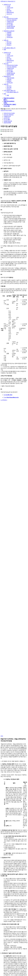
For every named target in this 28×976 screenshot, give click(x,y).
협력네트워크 (10, 12)
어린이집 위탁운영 (11, 20)
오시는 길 (9, 14)
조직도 (8, 9)
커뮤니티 (6, 40)
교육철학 (9, 32)
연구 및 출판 (10, 24)
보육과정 (9, 79)
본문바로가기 (4, 1)
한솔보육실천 (7, 76)
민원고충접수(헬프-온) (9, 48)
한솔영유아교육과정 (9, 31)
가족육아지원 (10, 21)
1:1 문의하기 (4, 400)
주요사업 (6, 17)
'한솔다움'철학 (10, 78)
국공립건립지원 (11, 26)
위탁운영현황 (10, 28)
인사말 (8, 6)
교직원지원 (10, 23)
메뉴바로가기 (11, 1)
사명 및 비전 (10, 7)
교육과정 (9, 34)
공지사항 (9, 43)
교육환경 (9, 35)
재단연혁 (9, 10)
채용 (5, 49)
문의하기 (9, 45)
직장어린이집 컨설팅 (12, 18)
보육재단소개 (7, 4)
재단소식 (9, 41)
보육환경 (9, 81)
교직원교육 (10, 37)
